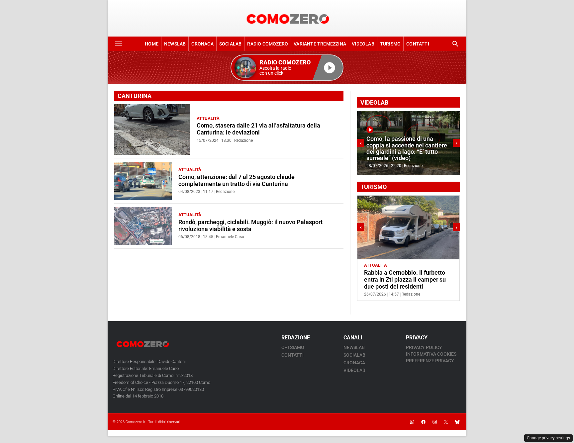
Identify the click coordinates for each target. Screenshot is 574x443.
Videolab (363, 43)
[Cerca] (455, 44)
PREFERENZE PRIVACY (430, 360)
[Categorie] (118, 43)
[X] (445, 421)
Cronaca (202, 43)
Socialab (230, 43)
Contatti (417, 43)
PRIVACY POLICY (424, 347)
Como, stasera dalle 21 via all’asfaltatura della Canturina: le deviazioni (258, 129)
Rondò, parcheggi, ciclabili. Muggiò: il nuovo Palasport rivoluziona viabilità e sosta (250, 225)
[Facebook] (423, 421)
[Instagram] (434, 421)
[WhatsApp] (412, 421)
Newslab (175, 43)
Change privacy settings (548, 438)
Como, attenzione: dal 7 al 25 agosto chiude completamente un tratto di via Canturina (236, 180)
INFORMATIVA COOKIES (431, 354)
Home (151, 43)
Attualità (208, 118)
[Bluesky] (457, 421)
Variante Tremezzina (320, 43)
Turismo (390, 43)
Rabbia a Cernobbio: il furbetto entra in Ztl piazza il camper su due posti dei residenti (405, 279)
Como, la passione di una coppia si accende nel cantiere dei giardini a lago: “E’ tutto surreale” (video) (406, 148)
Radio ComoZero (267, 43)
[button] (287, 67)
